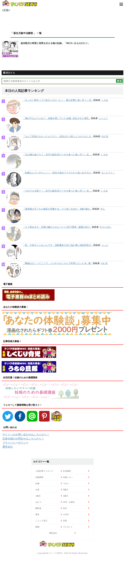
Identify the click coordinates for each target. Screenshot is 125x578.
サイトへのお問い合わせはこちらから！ (25, 434)
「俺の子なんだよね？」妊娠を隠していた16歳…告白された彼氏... (56, 118)
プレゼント (68, 527)
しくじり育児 (41, 520)
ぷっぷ (104, 245)
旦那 (65, 520)
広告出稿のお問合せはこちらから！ (23, 438)
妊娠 (37, 483)
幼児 (65, 508)
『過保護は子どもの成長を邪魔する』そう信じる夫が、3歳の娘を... (57, 208)
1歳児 (38, 496)
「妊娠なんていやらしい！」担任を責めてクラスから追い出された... (58, 172)
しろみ (104, 100)
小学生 (66, 514)
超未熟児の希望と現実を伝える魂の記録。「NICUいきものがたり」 (55, 43)
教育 (37, 514)
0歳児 (65, 489)
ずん (102, 208)
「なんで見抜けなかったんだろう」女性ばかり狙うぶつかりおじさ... (58, 136)
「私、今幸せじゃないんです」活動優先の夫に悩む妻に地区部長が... (58, 245)
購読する (10, 72)
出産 (37, 489)
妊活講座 (67, 471)
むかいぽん (105, 227)
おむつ (38, 502)
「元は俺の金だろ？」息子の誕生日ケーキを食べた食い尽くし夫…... (57, 154)
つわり (66, 483)
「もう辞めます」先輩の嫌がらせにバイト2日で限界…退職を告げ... (57, 227)
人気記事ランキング (44, 471)
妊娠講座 (39, 477)
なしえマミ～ (108, 172)
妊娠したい (68, 477)
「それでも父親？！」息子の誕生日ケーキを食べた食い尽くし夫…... (57, 190)
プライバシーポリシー (15, 442)
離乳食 (38, 508)
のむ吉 (104, 136)
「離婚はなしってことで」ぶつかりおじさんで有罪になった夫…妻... (57, 263)
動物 (37, 527)
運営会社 (7, 446)
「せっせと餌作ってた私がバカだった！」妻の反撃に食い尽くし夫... (58, 100)
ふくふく (103, 118)
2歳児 (65, 496)
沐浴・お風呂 (69, 502)
